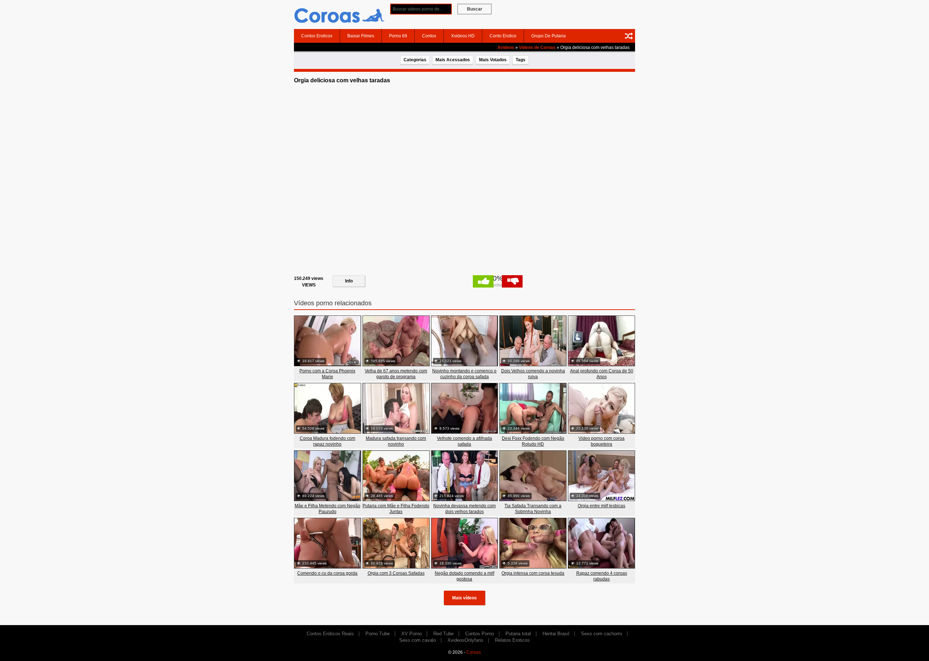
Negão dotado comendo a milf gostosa (464, 576)
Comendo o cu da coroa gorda (327, 573)
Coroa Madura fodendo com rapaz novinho (327, 441)
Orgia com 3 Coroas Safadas (396, 573)
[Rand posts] (629, 36)
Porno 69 (398, 35)
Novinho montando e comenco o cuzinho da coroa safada (464, 373)
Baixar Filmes (360, 35)
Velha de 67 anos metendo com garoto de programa (396, 373)
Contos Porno (479, 633)
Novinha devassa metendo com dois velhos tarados (464, 508)
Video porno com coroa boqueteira (601, 441)
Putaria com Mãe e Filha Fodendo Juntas (396, 508)
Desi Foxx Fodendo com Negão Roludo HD (533, 441)
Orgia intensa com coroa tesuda (533, 573)
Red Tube (443, 633)
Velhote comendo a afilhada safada (464, 441)
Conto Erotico (503, 35)
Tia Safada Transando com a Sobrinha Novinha (532, 508)
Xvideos (506, 47)
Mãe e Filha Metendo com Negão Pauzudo (327, 508)
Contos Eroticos (316, 35)
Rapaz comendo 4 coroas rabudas (601, 576)
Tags (520, 59)
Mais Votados (493, 59)
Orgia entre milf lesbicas (601, 505)
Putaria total (518, 633)
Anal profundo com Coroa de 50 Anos (601, 373)
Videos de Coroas (537, 47)
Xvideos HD (463, 35)
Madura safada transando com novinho (396, 441)
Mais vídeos (464, 597)
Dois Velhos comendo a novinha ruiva (533, 373)
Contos (429, 35)
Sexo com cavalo (417, 640)
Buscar (474, 9)
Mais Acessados (452, 59)
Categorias (415, 59)
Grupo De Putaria (548, 35)
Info (349, 281)
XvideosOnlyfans (465, 640)
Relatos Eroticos (512, 640)
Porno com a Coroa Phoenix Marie (327, 373)
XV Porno (411, 633)
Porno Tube (377, 633)
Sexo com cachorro (601, 633)
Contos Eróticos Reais (330, 633)
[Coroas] (339, 14)
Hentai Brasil (556, 633)
